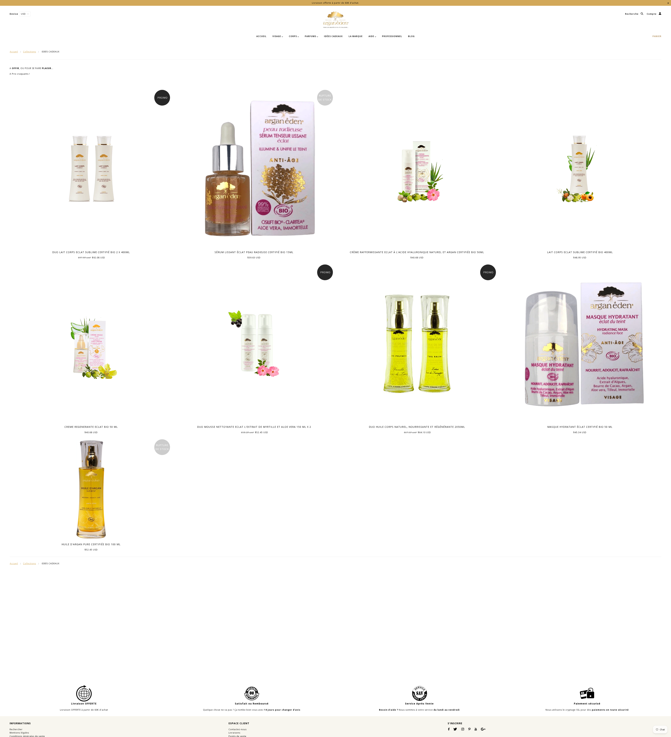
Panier (656, 36)
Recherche (632, 14)
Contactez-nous (238, 729)
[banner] (335, 19)
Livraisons (234, 732)
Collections (29, 51)
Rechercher (16, 729)
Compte (652, 14)
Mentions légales (19, 732)
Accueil (14, 51)
